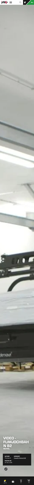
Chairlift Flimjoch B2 (20, 458)
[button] (20, 2)
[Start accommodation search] (30, 2)
